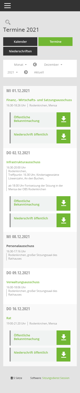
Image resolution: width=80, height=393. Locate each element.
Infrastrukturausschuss (23, 162)
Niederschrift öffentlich (31, 134)
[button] (63, 119)
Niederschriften (20, 51)
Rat (8, 318)
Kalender (20, 42)
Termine (55, 42)
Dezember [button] (52, 65)
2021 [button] (11, 72)
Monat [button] (19, 65)
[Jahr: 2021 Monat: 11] (35, 65)
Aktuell (39, 72)
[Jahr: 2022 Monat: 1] (26, 72)
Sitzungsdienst (55, 378)
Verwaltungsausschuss (22, 282)
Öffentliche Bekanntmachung (26, 119)
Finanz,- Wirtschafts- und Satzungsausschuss (39, 100)
